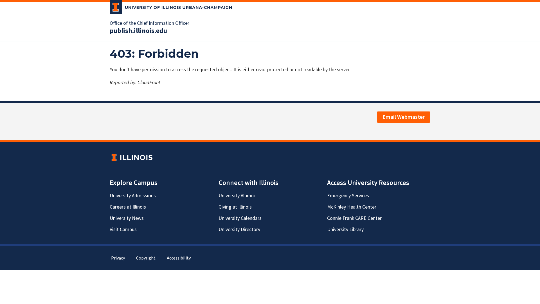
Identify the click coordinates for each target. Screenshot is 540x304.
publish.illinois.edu (138, 31)
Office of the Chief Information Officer (149, 23)
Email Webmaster (403, 117)
